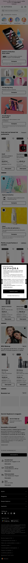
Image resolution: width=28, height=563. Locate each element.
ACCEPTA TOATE (14, 291)
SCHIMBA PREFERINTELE (13, 295)
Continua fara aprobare (7, 266)
